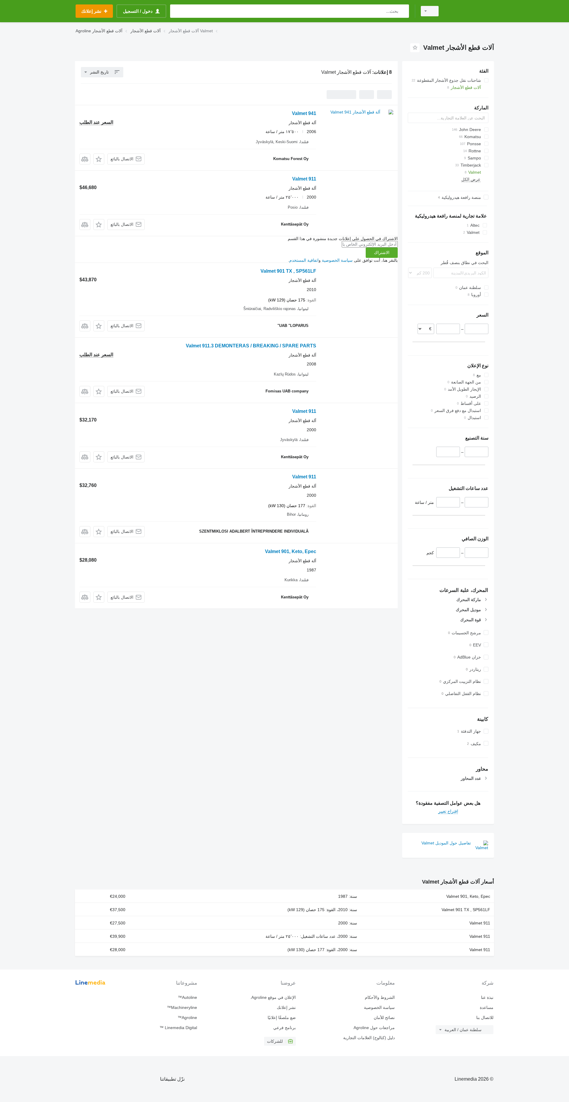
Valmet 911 (304, 178)
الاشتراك (381, 252)
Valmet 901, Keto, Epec (290, 551)
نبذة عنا (487, 997)
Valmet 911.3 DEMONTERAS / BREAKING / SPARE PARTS (251, 345)
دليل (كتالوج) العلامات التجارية (368, 1037)
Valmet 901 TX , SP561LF (288, 271)
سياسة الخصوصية (337, 260)
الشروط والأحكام (379, 997)
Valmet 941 (304, 113)
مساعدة (486, 1007)
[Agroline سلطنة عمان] (469, 11)
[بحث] (403, 11)
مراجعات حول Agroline (374, 1027)
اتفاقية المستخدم (304, 260)
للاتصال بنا (484, 1017)
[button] (98, 159)
